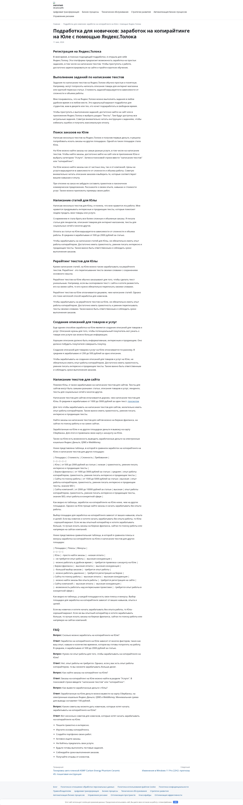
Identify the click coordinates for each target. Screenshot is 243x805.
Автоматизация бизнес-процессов (170, 12)
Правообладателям (62, 791)
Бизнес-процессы (90, 12)
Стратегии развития (141, 12)
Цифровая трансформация (66, 12)
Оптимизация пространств (123, 795)
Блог (55, 787)
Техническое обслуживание (115, 12)
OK (175, 802)
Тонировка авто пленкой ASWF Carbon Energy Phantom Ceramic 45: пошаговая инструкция (86, 771)
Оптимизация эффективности (168, 795)
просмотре (133, 401)
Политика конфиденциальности (174, 787)
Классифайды (145, 795)
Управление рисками (63, 16)
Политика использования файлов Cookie (137, 787)
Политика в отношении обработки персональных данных (87, 787)
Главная (56, 24)
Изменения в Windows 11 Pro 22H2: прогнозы (166, 769)
